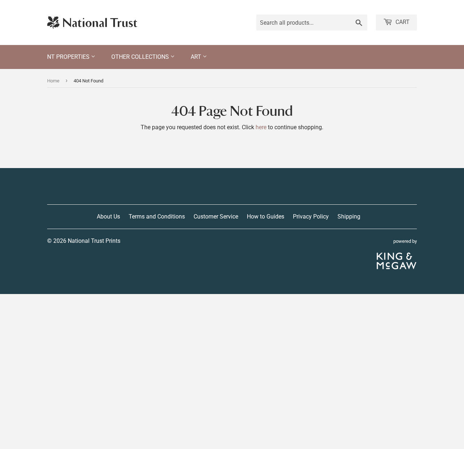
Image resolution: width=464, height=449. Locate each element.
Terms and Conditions (157, 216)
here (261, 127)
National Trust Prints (94, 240)
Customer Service (216, 216)
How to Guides (265, 216)
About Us (108, 216)
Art (197, 56)
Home (53, 80)
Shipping (348, 216)
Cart (402, 22)
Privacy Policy (311, 216)
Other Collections (140, 56)
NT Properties (69, 56)
